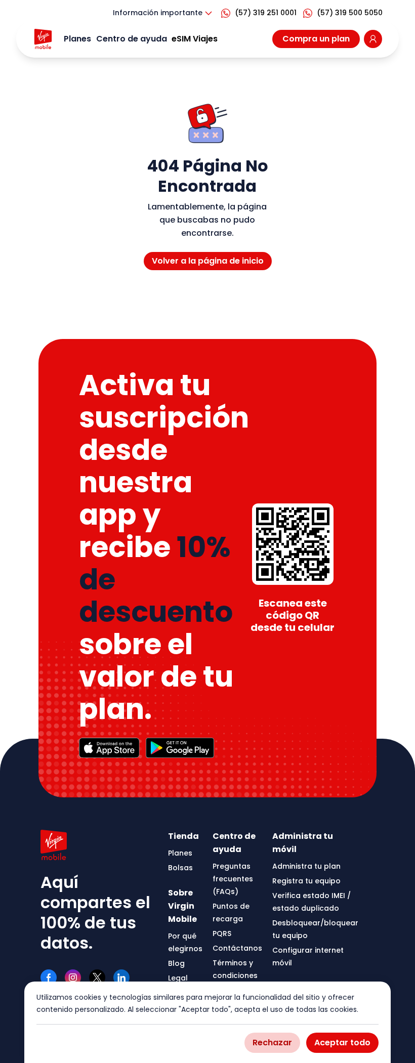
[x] (97, 977)
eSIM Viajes (195, 39)
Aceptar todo (342, 1042)
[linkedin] (121, 977)
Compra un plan (316, 39)
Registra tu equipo (306, 881)
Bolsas (180, 868)
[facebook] (48, 977)
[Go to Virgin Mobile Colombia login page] (373, 39)
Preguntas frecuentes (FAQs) (233, 879)
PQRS (222, 933)
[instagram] (73, 977)
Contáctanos (237, 948)
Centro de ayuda (131, 39)
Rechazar (272, 1042)
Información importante (157, 13)
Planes (77, 39)
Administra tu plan (306, 866)
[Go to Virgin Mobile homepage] (43, 39)
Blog (176, 963)
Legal (178, 978)
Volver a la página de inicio (208, 261)
